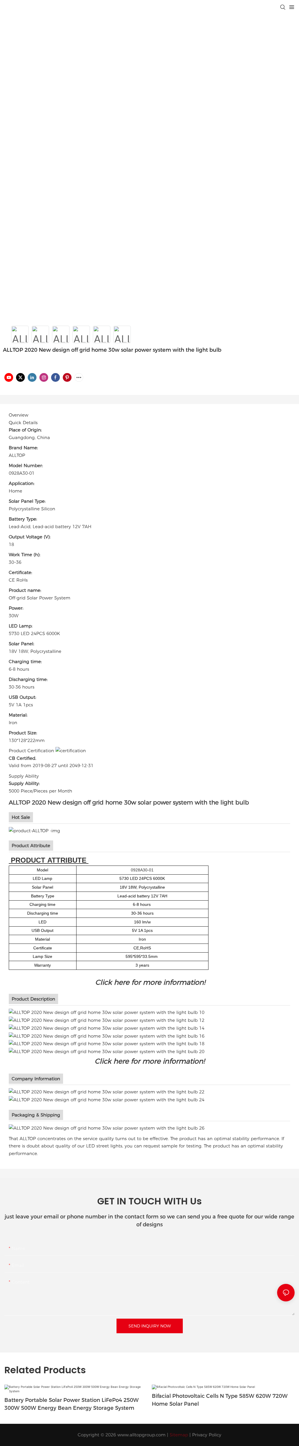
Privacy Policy (206, 1435)
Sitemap (179, 1435)
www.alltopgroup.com (141, 1435)
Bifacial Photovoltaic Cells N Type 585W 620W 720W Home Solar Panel (220, 1400)
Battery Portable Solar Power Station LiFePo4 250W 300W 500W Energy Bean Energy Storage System (71, 1404)
